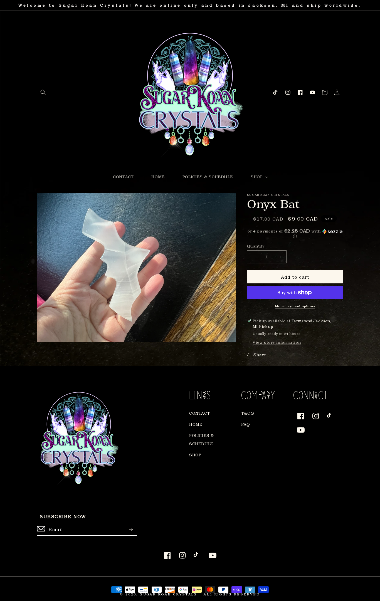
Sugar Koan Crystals (168, 594)
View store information (277, 342)
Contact (199, 413)
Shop (195, 454)
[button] (43, 92)
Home (195, 424)
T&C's (247, 413)
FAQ (245, 424)
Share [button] (259, 354)
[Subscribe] (131, 529)
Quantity (255, 246)
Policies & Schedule (201, 439)
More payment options (295, 306)
